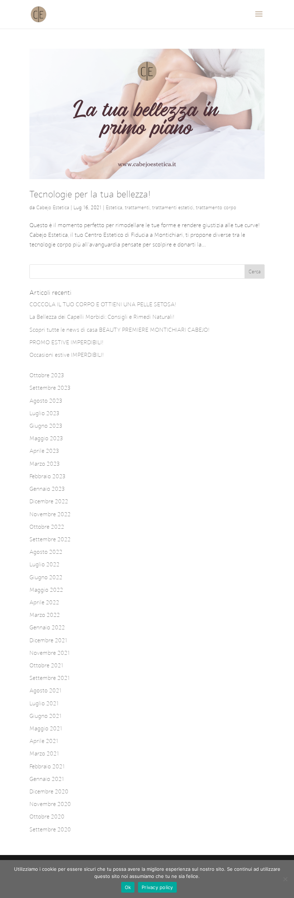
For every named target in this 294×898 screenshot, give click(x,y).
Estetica (114, 207)
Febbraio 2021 (47, 766)
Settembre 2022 (50, 539)
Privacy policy (157, 887)
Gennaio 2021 (46, 779)
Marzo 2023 (44, 463)
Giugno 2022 (45, 577)
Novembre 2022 (50, 514)
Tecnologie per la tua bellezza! (90, 194)
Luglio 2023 (44, 413)
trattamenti (137, 207)
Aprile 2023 (44, 451)
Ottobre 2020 (47, 816)
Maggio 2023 (46, 438)
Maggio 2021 (45, 728)
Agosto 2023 (45, 400)
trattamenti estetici (172, 207)
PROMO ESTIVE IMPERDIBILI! (66, 342)
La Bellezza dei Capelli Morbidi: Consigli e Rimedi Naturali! (101, 317)
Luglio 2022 (44, 564)
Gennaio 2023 (47, 489)
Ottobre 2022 (46, 526)
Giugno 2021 (45, 716)
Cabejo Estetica (52, 207)
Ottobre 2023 (46, 375)
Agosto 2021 (45, 690)
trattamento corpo (216, 207)
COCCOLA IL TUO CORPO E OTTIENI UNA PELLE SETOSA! (102, 304)
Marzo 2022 (44, 615)
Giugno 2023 (45, 425)
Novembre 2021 (49, 653)
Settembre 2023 (50, 388)
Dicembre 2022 (48, 501)
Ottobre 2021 (46, 665)
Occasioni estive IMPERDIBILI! (66, 355)
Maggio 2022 (46, 590)
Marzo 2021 (44, 753)
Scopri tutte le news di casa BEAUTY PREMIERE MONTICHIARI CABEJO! (119, 329)
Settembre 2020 (50, 829)
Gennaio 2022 (47, 627)
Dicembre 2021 (48, 640)
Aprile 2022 (44, 602)
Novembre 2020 (50, 804)
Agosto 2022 (45, 552)
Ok (128, 887)
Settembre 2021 (49, 678)
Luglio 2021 (44, 703)
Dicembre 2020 (48, 791)
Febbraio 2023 (47, 476)
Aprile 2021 (43, 741)
